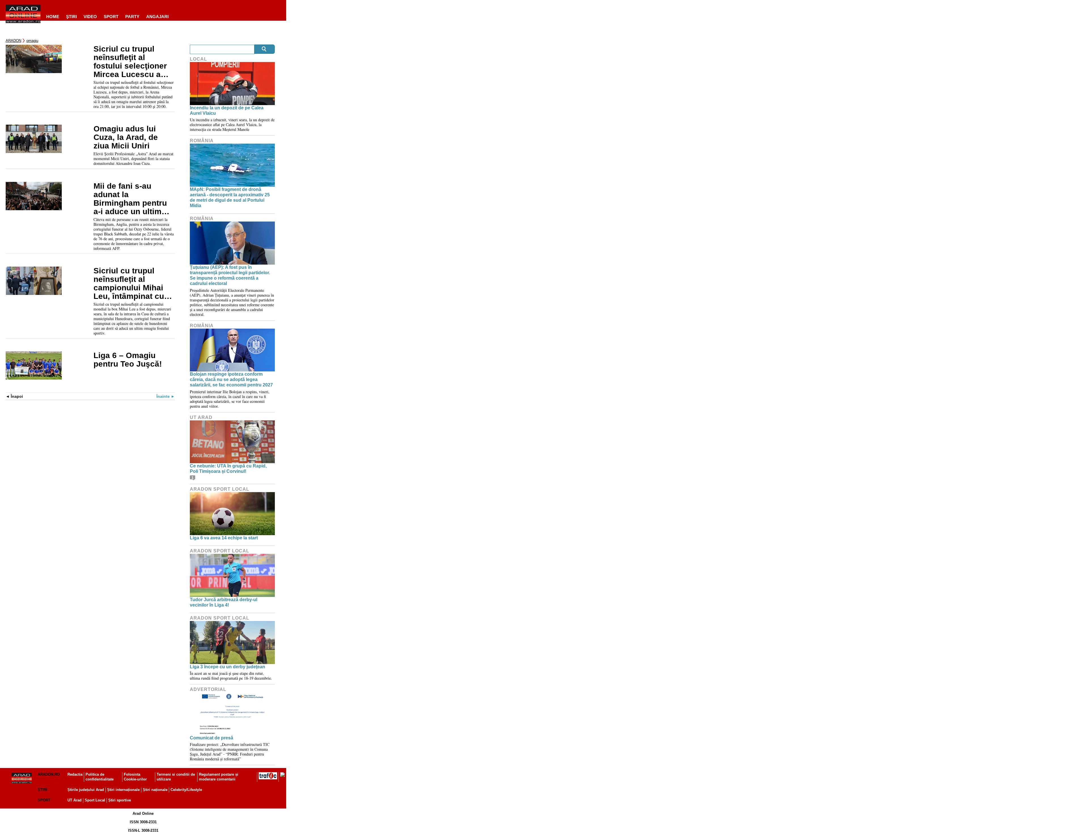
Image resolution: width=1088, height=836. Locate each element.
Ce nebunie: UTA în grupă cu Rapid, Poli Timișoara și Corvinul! (228, 468)
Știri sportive (119, 800)
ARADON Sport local (219, 489)
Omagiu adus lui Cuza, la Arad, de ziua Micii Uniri (126, 137)
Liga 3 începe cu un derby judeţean (227, 666)
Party (132, 16)
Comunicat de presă (211, 737)
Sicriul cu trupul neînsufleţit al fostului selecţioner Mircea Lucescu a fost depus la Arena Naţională (130, 62)
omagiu (32, 41)
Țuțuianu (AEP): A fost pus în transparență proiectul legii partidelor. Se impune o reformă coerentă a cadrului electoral (230, 275)
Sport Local (95, 800)
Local (198, 59)
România (202, 140)
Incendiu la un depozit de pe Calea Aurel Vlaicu (227, 110)
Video (90, 16)
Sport (111, 16)
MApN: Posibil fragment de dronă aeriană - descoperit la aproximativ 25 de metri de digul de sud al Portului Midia (230, 197)
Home (52, 16)
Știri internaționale (123, 790)
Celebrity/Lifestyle (186, 790)
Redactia (74, 774)
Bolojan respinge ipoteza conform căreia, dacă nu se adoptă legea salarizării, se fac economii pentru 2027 (231, 379)
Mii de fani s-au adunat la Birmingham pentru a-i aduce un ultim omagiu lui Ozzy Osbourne (130, 199)
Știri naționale (155, 790)
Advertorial (208, 689)
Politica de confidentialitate (100, 776)
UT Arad (201, 417)
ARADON (13, 41)
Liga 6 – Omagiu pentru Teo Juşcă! (128, 359)
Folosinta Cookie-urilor (135, 776)
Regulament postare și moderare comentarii (218, 776)
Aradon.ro (49, 774)
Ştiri (71, 16)
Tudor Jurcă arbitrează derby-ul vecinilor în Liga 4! (223, 602)
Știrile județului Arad (85, 790)
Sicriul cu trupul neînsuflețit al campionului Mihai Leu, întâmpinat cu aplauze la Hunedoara (129, 284)
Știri (42, 790)
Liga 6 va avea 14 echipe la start (224, 537)
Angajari (157, 16)
